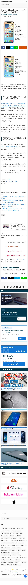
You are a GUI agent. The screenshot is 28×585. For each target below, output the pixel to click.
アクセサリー (5, 547)
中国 (11, 559)
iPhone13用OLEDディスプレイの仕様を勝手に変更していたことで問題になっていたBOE (13, 106)
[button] (3, 47)
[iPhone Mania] (6, 1)
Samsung (15, 545)
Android (12, 528)
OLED (23, 269)
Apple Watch (15, 530)
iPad (18, 535)
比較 (17, 562)
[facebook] (4, 287)
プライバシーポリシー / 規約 (7, 571)
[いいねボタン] (3, 215)
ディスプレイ (5, 557)
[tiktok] (14, 287)
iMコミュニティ (21, 259)
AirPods (4, 528)
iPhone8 (21, 538)
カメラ (12, 550)
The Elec (8, 179)
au (12, 533)
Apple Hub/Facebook (11, 181)
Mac (20, 542)
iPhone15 (4, 542)
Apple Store (5, 530)
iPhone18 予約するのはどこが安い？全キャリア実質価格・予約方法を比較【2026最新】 (18, 226)
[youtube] (17, 287)
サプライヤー (5, 552)
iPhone (13, 538)
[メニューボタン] (26, 1)
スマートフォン (6, 555)
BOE (8, 269)
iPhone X (13, 542)
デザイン (15, 557)
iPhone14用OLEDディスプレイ (10, 146)
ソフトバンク (17, 555)
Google (4, 535)
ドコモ (23, 557)
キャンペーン (20, 550)
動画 (3, 562)
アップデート (15, 547)
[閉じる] (26, 569)
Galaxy (19, 533)
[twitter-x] (7, 287)
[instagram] (11, 287)
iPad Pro (4, 538)
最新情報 (15, 14)
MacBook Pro (5, 545)
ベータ (4, 559)
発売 (3, 564)
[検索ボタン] (23, 1)
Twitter (23, 545)
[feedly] (20, 287)
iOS (11, 535)
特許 (24, 562)
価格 (17, 559)
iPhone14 (10, 14)
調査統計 (16, 564)
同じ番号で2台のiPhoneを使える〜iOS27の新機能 (13, 445)
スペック (15, 552)
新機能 (10, 562)
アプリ (4, 550)
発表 (9, 564)
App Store (5, 533)
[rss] (23, 287)
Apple (4, 269)
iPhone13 (5, 14)
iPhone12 (5, 540)
